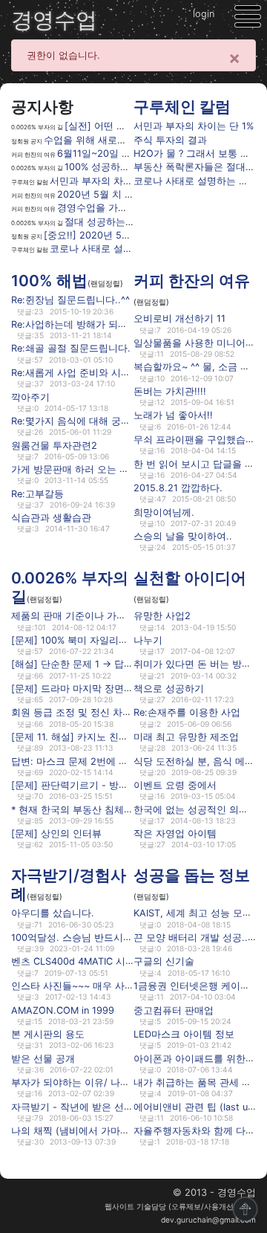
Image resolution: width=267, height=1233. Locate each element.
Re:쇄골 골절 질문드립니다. (71, 348)
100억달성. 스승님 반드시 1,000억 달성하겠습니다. (122, 937)
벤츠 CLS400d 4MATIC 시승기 (78, 961)
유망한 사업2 (162, 615)
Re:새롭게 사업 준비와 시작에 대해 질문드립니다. (118, 372)
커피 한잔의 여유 (192, 280)
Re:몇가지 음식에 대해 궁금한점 (80, 421)
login (203, 13)
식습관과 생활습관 (51, 517)
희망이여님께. (164, 511)
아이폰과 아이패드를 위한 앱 (196, 1058)
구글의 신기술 (164, 961)
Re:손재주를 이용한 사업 (187, 712)
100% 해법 (49, 280)
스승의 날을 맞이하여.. (183, 536)
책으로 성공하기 (169, 688)
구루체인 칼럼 (182, 106)
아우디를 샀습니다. (52, 913)
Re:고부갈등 (37, 493)
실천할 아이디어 (190, 578)
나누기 (148, 640)
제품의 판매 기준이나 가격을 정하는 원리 (100, 615)
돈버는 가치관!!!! (170, 391)
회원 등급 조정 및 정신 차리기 (76, 712)
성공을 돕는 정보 (192, 875)
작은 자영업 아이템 (175, 833)
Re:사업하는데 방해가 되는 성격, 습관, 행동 (105, 324)
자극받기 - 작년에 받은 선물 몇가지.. (91, 1106)
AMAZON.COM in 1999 (62, 1009)
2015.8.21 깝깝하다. (178, 487)
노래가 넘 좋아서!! (173, 415)
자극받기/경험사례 (68, 884)
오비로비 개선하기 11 (179, 318)
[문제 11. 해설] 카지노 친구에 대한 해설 (96, 736)
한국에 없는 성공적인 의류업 (196, 809)
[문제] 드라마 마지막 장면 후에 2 (83, 688)
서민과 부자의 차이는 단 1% (110, 181)
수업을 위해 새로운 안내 (96, 140)
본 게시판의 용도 (48, 1034)
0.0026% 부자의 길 (69, 587)
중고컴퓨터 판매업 (174, 1009)
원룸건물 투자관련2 (54, 444)
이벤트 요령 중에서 (175, 785)
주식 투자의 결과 (170, 140)
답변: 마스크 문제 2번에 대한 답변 (85, 760)
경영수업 (54, 20)
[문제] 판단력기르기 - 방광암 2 (79, 785)
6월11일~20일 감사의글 (108, 153)
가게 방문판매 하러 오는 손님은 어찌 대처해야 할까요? (129, 469)
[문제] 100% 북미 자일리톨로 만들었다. (96, 640)
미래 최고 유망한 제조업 (186, 736)
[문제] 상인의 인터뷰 (56, 833)
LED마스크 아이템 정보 (184, 1034)
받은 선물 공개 (43, 1058)
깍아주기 (30, 396)
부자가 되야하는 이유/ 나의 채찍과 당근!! (100, 1082)
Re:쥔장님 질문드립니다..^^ (70, 299)
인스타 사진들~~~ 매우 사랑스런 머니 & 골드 (109, 985)
